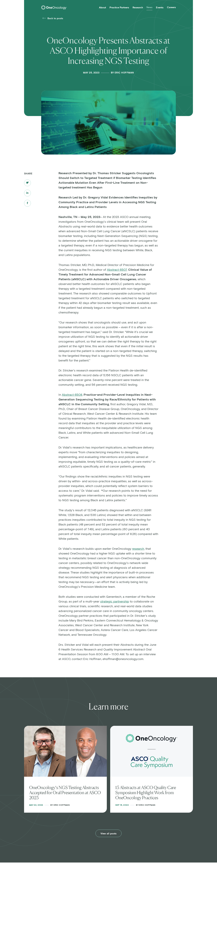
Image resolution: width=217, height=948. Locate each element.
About (102, 7)
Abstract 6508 (72, 394)
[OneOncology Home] (54, 7)
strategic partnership (114, 601)
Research (138, 7)
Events (159, 7)
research (138, 548)
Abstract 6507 (117, 269)
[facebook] (27, 203)
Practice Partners (119, 7)
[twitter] (27, 182)
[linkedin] (27, 193)
